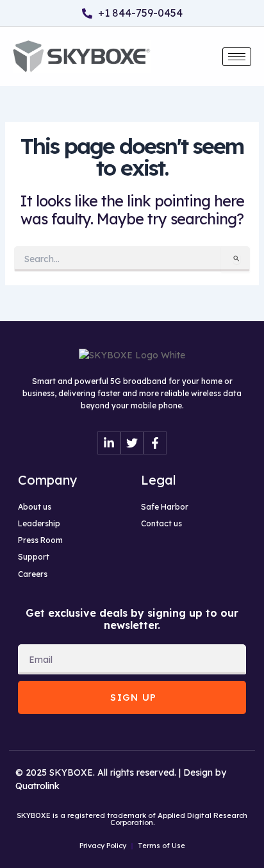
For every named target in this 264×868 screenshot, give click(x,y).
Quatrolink (37, 786)
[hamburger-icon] (236, 56)
